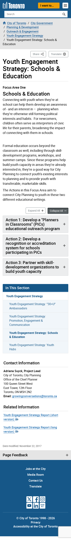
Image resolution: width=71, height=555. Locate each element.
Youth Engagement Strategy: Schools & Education (33, 335)
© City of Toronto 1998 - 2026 (35, 518)
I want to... (47, 5)
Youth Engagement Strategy (24, 296)
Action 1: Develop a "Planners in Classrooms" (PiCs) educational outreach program (33, 224)
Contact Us (36, 480)
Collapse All (59, 210)
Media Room (35, 475)
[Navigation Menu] (65, 5)
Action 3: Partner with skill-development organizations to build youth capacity (32, 267)
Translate (56, 54)
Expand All (37, 210)
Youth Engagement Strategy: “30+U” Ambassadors (32, 306)
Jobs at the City (35, 469)
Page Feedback (15, 455)
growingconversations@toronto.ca (34, 396)
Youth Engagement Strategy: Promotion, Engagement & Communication (27, 320)
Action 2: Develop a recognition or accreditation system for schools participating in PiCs (31, 245)
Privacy (35, 522)
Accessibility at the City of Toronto (35, 526)
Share (39, 54)
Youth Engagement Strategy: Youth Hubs (31, 347)
